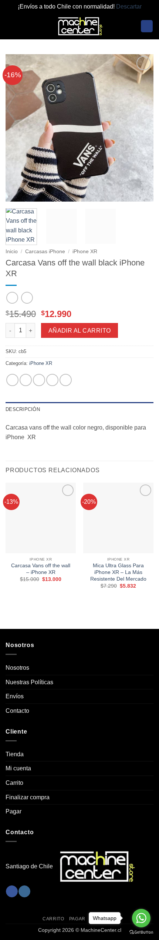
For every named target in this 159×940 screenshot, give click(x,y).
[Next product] (12, 297)
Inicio (12, 251)
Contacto (17, 711)
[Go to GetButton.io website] (141, 932)
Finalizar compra (28, 797)
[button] (10, 26)
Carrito (14, 783)
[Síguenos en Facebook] (11, 891)
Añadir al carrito (79, 330)
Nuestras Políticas (29, 682)
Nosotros (17, 668)
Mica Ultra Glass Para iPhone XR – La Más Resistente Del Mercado (118, 572)
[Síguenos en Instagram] (24, 891)
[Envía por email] (52, 380)
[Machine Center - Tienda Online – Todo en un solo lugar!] (79, 26)
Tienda (15, 754)
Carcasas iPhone (45, 251)
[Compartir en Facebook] (26, 380)
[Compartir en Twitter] (39, 380)
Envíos (15, 696)
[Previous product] (27, 297)
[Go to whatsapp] (141, 918)
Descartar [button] (129, 6)
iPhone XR (84, 251)
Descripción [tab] (23, 409)
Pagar (13, 811)
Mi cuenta (18, 768)
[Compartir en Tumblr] (66, 380)
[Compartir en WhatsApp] (12, 380)
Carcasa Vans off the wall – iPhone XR (40, 569)
